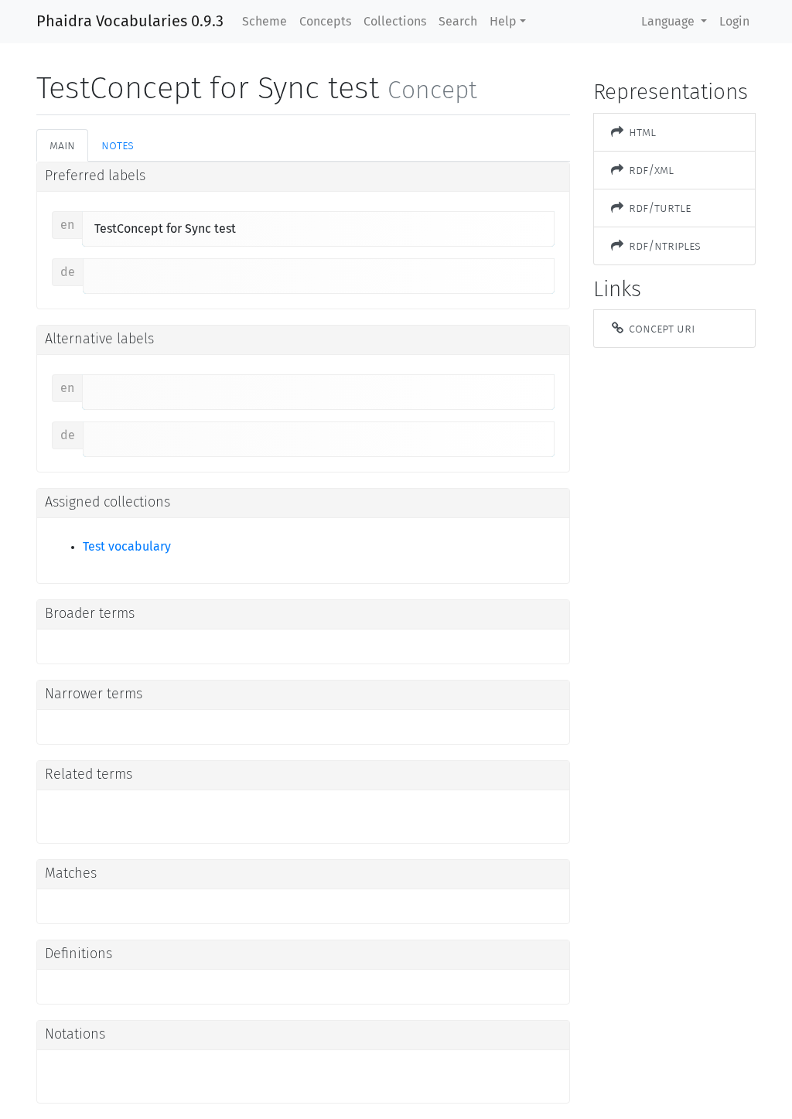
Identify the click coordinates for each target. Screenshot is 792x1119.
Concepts (325, 21)
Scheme (264, 21)
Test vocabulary (127, 547)
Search (458, 21)
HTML (641, 132)
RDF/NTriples (663, 245)
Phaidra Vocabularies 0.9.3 (130, 21)
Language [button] (669, 21)
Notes (117, 145)
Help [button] (503, 21)
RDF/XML (650, 170)
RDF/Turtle (658, 208)
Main (62, 145)
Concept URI (660, 328)
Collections (395, 21)
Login (734, 21)
